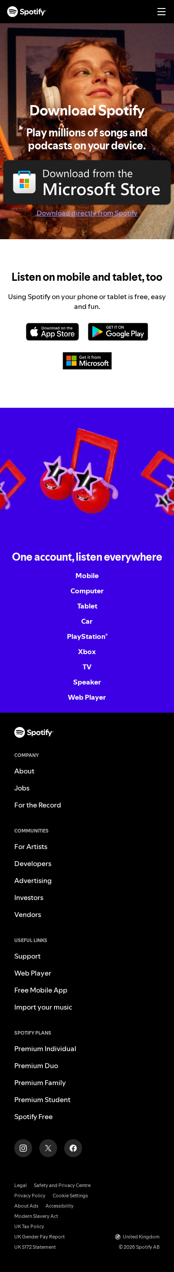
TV (87, 667)
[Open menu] (161, 11)
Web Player (87, 697)
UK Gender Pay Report (39, 1237)
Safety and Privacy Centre (62, 1185)
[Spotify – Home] (26, 11)
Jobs (21, 788)
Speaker (87, 682)
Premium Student (42, 1099)
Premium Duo (36, 1065)
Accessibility (60, 1206)
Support (27, 956)
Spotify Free (33, 1116)
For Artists (30, 846)
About (24, 771)
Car (87, 621)
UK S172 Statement (35, 1247)
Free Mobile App (40, 990)
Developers (32, 863)
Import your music (43, 1007)
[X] (48, 1148)
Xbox (87, 651)
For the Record (37, 805)
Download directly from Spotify (87, 213)
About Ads (26, 1206)
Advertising (33, 880)
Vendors (27, 914)
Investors (28, 897)
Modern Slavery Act (36, 1216)
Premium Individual (45, 1048)
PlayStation (87, 636)
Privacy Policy (30, 1195)
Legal (20, 1185)
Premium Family (40, 1082)
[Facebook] (73, 1148)
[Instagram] (23, 1148)
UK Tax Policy (29, 1226)
